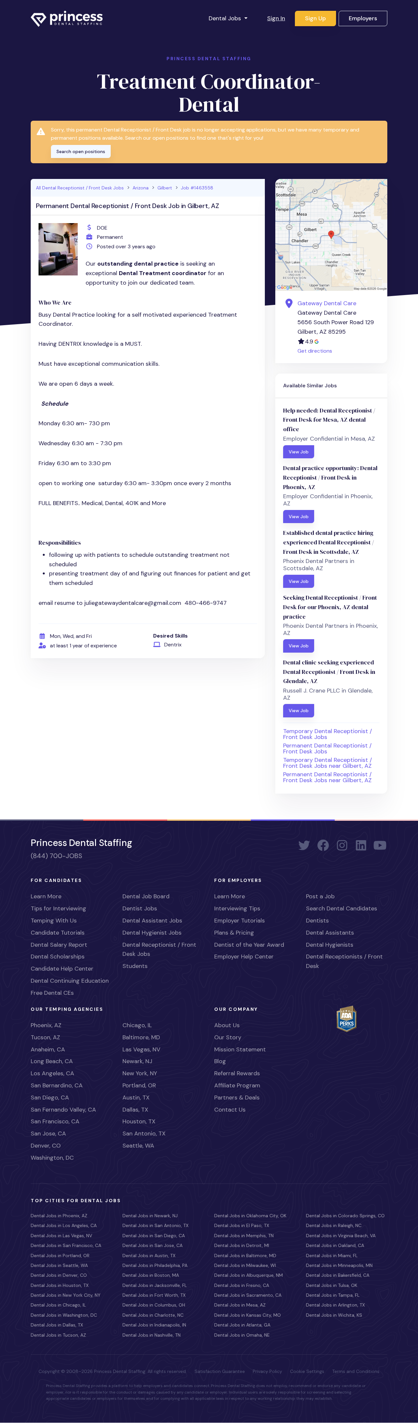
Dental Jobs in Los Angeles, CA (64, 1225)
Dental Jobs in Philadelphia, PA (154, 1265)
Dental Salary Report (59, 945)
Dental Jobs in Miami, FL (332, 1255)
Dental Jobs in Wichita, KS (334, 1315)
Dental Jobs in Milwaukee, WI (245, 1265)
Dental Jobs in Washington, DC (64, 1315)
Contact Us (230, 1110)
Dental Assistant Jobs (152, 920)
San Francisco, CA (55, 1121)
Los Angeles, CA (52, 1073)
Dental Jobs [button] (226, 18)
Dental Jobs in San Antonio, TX (155, 1225)
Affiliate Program (237, 1085)
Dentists (317, 920)
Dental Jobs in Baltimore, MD (245, 1255)
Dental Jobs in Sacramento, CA (247, 1295)
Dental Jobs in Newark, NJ (150, 1216)
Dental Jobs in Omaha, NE (242, 1335)
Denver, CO (46, 1146)
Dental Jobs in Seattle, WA (59, 1265)
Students (135, 966)
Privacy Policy (267, 1371)
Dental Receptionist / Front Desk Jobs (159, 949)
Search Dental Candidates (341, 908)
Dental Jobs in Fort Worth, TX (153, 1295)
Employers (363, 18)
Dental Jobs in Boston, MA (150, 1275)
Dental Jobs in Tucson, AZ (58, 1335)
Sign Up (315, 18)
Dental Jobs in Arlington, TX (335, 1305)
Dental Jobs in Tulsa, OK (331, 1285)
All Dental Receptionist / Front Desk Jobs (80, 188)
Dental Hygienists (329, 945)
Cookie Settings (307, 1371)
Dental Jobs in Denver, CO (59, 1275)
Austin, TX (136, 1097)
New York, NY (139, 1073)
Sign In (276, 18)
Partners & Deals (237, 1097)
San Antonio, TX (144, 1133)
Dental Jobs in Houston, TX (59, 1285)
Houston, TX (138, 1121)
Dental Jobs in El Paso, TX (241, 1225)
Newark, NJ (137, 1061)
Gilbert (164, 188)
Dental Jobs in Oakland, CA (335, 1245)
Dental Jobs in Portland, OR (60, 1255)
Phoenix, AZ (46, 1025)
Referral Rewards (237, 1073)
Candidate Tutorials (58, 933)
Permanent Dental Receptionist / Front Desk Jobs (327, 748)
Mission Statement (240, 1049)
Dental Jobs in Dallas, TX (57, 1325)
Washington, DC (52, 1158)
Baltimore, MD (141, 1037)
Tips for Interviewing (58, 908)
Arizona (141, 188)
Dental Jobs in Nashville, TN (151, 1335)
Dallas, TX (135, 1110)
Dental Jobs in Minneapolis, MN (339, 1265)
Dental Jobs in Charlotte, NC (153, 1315)
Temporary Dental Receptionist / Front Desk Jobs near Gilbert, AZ (327, 763)
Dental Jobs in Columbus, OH (153, 1305)
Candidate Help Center (62, 969)
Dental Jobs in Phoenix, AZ (59, 1216)
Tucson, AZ (45, 1037)
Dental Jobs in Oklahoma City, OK (250, 1216)
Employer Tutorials (239, 920)
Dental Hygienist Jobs (152, 933)
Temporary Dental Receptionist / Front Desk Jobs (327, 734)
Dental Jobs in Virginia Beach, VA (341, 1236)
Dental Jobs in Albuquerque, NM (248, 1275)
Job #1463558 (197, 188)
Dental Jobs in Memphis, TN (244, 1236)
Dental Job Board (145, 896)
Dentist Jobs (139, 908)
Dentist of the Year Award (249, 945)
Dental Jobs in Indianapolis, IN (154, 1325)
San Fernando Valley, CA (63, 1110)
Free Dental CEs (52, 993)
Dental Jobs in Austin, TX (148, 1255)
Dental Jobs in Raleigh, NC (334, 1225)
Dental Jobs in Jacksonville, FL (154, 1285)
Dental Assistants (330, 933)
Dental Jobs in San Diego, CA (153, 1236)
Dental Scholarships (58, 956)
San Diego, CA (50, 1097)
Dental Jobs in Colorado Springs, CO (345, 1216)
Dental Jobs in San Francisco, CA (66, 1245)
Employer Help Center (244, 956)
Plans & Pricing (234, 933)
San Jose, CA (48, 1133)
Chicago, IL (137, 1025)
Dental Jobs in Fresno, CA (241, 1285)
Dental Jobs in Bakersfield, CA (337, 1275)
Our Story (227, 1037)
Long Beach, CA (52, 1061)
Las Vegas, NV (141, 1049)
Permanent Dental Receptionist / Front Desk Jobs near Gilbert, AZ (327, 777)
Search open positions (80, 151)
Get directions (314, 350)
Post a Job (320, 896)
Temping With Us (54, 920)
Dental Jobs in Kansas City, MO (247, 1315)
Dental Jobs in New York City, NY (66, 1295)
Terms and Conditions (355, 1371)
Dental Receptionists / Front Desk (344, 961)
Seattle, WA (138, 1146)
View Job (299, 452)
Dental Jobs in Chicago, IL (58, 1305)
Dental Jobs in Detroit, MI (241, 1245)
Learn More (46, 896)
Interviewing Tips (237, 908)
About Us (227, 1025)
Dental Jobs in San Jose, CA (152, 1245)
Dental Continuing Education (70, 981)
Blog (220, 1061)
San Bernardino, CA (57, 1085)
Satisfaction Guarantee (220, 1371)
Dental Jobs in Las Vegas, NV (61, 1236)
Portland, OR (139, 1085)
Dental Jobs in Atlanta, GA (242, 1325)
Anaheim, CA (48, 1049)
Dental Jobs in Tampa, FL (333, 1295)
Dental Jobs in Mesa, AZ (239, 1305)
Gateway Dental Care (326, 303)
